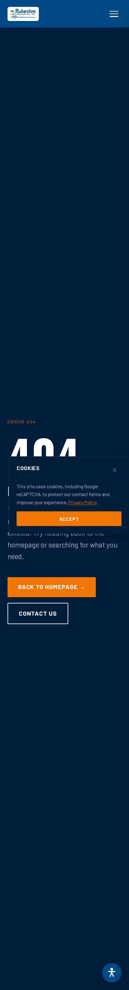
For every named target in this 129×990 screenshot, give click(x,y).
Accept (69, 518)
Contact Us (38, 613)
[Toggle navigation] (113, 14)
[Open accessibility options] (111, 972)
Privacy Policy (82, 502)
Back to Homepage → (51, 586)
